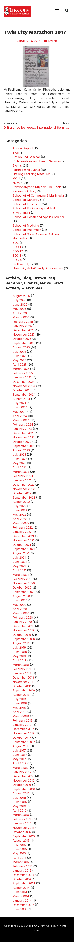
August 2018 (21, 694)
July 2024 (19, 403)
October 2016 (22, 785)
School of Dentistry (26, 200)
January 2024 (22, 429)
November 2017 (23, 733)
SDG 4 (17, 260)
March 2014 (21, 896)
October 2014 (22, 879)
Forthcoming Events (26, 170)
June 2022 (20, 510)
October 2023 (22, 441)
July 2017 (19, 750)
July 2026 (19, 300)
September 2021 (24, 549)
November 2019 (23, 630)
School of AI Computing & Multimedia (38, 195)
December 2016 (23, 776)
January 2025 (22, 377)
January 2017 (22, 772)
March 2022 (21, 523)
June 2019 (20, 652)
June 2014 (20, 892)
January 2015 (22, 870)
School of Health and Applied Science (39, 217)
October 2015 (22, 832)
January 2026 (22, 326)
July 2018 (19, 699)
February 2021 (22, 579)
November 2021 (23, 540)
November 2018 (23, 682)
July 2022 (19, 506)
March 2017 (21, 767)
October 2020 (22, 587)
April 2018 (19, 712)
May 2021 (19, 566)
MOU (16, 178)
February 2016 (23, 819)
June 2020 (20, 600)
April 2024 (20, 416)
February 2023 (23, 476)
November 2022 (24, 489)
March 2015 (21, 862)
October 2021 (22, 544)
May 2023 (19, 463)
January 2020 (22, 622)
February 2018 (23, 720)
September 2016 (24, 789)
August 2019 (21, 643)
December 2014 (23, 875)
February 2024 (23, 424)
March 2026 (21, 317)
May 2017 (19, 759)
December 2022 (23, 484)
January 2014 (22, 900)
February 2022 (23, 527)
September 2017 (24, 742)
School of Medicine (26, 225)
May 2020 (19, 604)
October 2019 (22, 634)
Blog (16, 152)
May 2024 (19, 411)
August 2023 (21, 450)
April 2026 (20, 313)
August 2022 (21, 502)
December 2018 (23, 677)
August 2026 (21, 296)
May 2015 (19, 853)
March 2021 (21, 574)
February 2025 (23, 373)
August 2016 (21, 793)
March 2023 (21, 472)
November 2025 (24, 334)
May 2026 (19, 309)
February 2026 (23, 321)
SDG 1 (17, 247)
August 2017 (21, 746)
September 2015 (24, 836)
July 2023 (19, 454)
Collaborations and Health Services (37, 161)
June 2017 (20, 755)
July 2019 (19, 647)
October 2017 (22, 737)
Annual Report (23, 148)
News (16, 182)
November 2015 (23, 827)
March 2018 (21, 716)
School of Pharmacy (27, 230)
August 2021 (21, 553)
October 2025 (22, 339)
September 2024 (24, 394)
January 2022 (22, 532)
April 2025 (20, 364)
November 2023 (24, 437)
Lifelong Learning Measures (31, 174)
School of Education (26, 204)
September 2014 (24, 883)
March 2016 (21, 815)
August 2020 (21, 596)
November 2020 (24, 583)
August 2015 (21, 840)
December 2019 (23, 626)
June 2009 (20, 909)
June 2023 (20, 459)
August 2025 (21, 347)
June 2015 (20, 849)
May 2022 (19, 514)
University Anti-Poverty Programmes (38, 268)
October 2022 (22, 493)
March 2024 (21, 420)
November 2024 (24, 386)
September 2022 (24, 497)
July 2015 (19, 845)
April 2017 (19, 763)
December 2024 (24, 381)
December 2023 (23, 433)
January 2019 (22, 673)
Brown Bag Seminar (26, 157)
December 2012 (23, 905)
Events (52, 41)
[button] (57, 10)
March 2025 (21, 369)
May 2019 (19, 656)
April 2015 (19, 857)
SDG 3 (17, 255)
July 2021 (19, 557)
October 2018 (22, 686)
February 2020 (23, 617)
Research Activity (24, 191)
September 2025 (24, 343)
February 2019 (23, 669)
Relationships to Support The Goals (37, 187)
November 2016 (23, 780)
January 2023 (22, 480)
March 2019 (21, 664)
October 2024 (22, 390)
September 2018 (24, 690)
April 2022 (20, 519)
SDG (16, 242)
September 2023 (24, 446)
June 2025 (20, 356)
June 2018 (20, 703)
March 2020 (21, 613)
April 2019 (19, 660)
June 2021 (20, 562)
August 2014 (21, 887)
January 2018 (22, 725)
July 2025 (19, 351)
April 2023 (20, 467)
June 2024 (20, 407)
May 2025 (19, 360)
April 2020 (20, 609)
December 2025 (23, 330)
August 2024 (21, 399)
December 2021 (23, 536)
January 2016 (22, 823)
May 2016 (19, 806)
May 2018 (19, 707)
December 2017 (23, 729)
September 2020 (24, 592)
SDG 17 (18, 251)
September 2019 (24, 639)
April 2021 (19, 570)
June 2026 (20, 304)
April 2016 (19, 810)
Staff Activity (21, 264)
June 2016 (20, 802)
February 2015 (22, 866)
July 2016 (19, 797)
